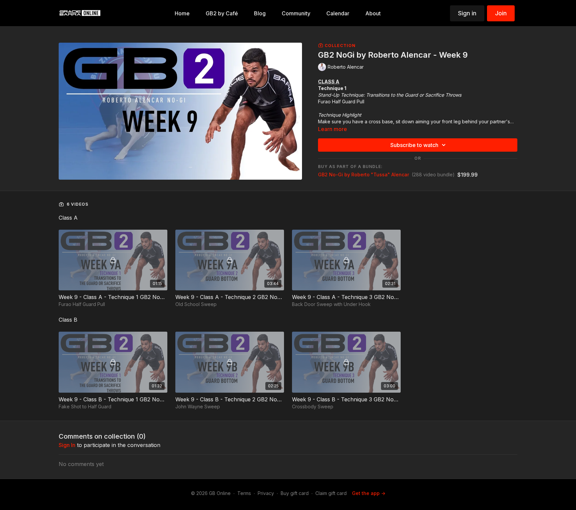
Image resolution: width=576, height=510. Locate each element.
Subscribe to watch (414, 145)
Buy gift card (295, 493)
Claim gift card (331, 493)
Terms (244, 493)
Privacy (266, 493)
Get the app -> (368, 493)
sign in (67, 445)
